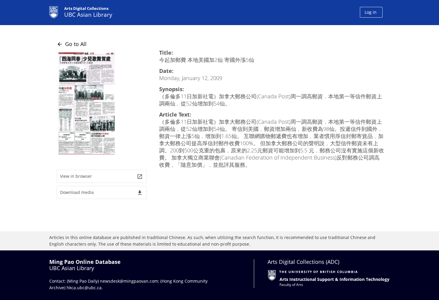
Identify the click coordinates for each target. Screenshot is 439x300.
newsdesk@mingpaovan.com (129, 281)
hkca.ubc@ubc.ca (84, 287)
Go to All (72, 44)
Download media (101, 192)
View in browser (101, 176)
